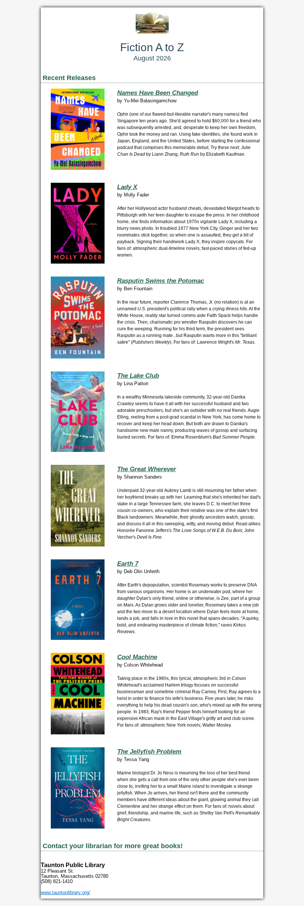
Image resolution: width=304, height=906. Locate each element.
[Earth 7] (78, 638)
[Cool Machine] (78, 732)
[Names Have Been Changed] (78, 168)
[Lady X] (78, 262)
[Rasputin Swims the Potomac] (78, 357)
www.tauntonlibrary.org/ (65, 892)
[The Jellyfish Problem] (78, 827)
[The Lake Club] (78, 450)
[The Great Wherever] (78, 545)
